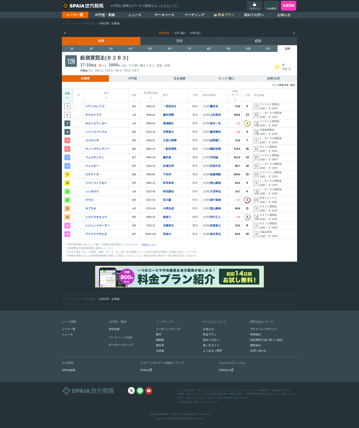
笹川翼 (167, 199)
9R (228, 48)
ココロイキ (92, 140)
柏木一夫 (215, 123)
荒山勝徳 (215, 182)
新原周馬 (171, 148)
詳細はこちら (148, 244)
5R (150, 48)
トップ (66, 23)
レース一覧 (75, 15)
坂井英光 (215, 233)
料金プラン (209, 334)
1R (72, 48)
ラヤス (89, 199)
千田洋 (167, 174)
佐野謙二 (215, 140)
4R (130, 48)
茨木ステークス (268, 197)
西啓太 (167, 233)
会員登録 (288, 5)
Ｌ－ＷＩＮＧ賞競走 (270, 112)
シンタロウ (92, 191)
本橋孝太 (168, 225)
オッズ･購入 (227, 78)
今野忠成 (168, 208)
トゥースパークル (96, 131)
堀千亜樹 (215, 199)
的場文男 (168, 165)
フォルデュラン (94, 157)
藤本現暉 (168, 114)
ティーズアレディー (97, 148)
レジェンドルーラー (97, 225)
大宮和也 (215, 191)
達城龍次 (168, 123)
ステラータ (92, 174)
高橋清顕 (215, 174)
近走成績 (179, 78)
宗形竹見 (215, 165)
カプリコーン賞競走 (270, 172)
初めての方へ (254, 15)
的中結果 (114, 329)
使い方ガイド (211, 345)
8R (209, 48)
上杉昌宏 (215, 114)
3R (111, 48)
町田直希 (168, 182)
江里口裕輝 (170, 140)
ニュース (134, 15)
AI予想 (132, 78)
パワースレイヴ (94, 106)
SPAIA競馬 (68, 370)
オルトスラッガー (96, 123)
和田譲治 (168, 191)
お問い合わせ (258, 350)
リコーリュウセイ (96, 182)
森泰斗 (167, 216)
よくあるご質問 (212, 350)
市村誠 (214, 157)
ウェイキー (92, 165)
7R (189, 48)
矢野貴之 (168, 131)
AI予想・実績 (105, 15)
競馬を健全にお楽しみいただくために (198, 402)
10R (248, 48)
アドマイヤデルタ (96, 233)
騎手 (158, 334)
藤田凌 (167, 157)
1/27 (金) (179, 32)
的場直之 (215, 225)
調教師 (160, 339)
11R (267, 48)
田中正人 (215, 216)
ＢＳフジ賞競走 (268, 146)
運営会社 (255, 345)
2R (91, 48)
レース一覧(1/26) (84, 23)
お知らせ (284, 15)
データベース (165, 15)
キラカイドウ (93, 114)
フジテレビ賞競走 (269, 104)
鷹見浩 (214, 106)
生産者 (160, 350)
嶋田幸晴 (215, 148)
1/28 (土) (195, 32)
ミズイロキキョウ (96, 216)
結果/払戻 (273, 78)
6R (170, 48)
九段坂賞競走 (266, 129)
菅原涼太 (171, 106)
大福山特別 (265, 232)
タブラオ (90, 208)
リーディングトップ (168, 329)
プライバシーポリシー (263, 329)
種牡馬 (160, 345)
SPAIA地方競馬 (175, 418)
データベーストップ (121, 344)
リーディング (194, 15)
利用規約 (255, 334)
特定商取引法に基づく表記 (266, 339)
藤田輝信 (215, 131)
